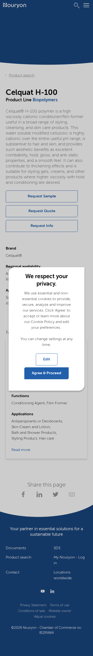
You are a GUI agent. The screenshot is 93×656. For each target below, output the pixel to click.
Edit (46, 359)
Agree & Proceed (46, 373)
